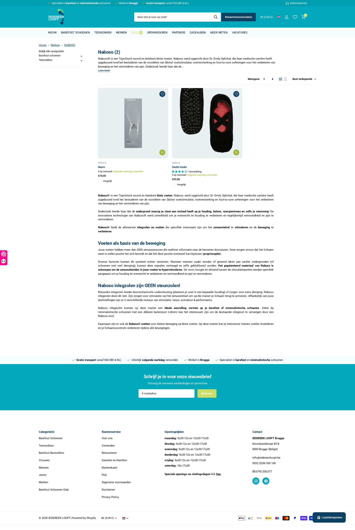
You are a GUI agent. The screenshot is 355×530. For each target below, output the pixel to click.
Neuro (101, 167)
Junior (43, 475)
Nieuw (52, 32)
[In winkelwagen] (162, 152)
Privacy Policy (110, 497)
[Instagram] (255, 480)
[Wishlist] (295, 17)
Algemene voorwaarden (116, 482)
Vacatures (239, 32)
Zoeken (216, 17)
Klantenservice (111, 432)
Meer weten (219, 32)
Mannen (44, 467)
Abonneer (207, 393)
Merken (121, 32)
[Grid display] (280, 79)
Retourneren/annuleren (238, 17)
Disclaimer (108, 489)
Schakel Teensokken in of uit (81, 60)
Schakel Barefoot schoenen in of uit (81, 56)
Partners (178, 32)
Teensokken (103, 32)
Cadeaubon (198, 32)
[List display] (285, 79)
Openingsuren (157, 32)
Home (42, 45)
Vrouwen (44, 460)
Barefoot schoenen (75, 32)
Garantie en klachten (114, 460)
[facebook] (265, 480)
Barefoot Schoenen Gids (54, 489)
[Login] (286, 17)
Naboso (102, 162)
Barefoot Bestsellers (51, 453)
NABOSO (69, 45)
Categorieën (46, 432)
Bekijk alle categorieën (51, 51)
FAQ (104, 475)
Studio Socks (179, 167)
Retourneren (109, 453)
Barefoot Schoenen (50, 438)
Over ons (107, 438)
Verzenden (108, 445)
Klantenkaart (109, 467)
